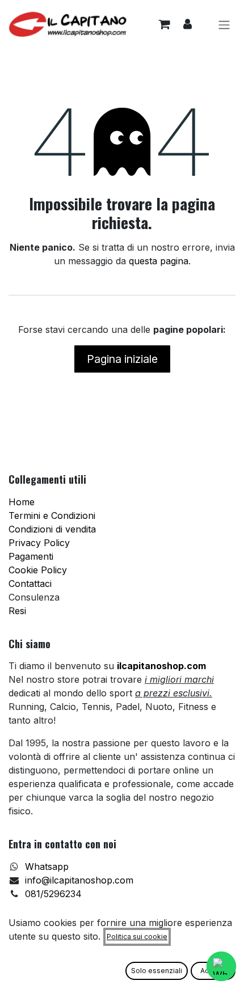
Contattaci (30, 583)
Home (22, 502)
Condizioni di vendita (52, 529)
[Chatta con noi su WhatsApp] (221, 966)
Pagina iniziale (122, 359)
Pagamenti (31, 556)
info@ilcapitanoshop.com (79, 880)
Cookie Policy (38, 570)
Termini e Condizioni (52, 515)
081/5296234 (53, 893)
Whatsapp (47, 866)
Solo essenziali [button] (156, 970)
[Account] (187, 24)
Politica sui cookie (137, 936)
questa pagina (158, 261)
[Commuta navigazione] (224, 24)
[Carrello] (164, 24)
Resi (17, 610)
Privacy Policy (39, 542)
